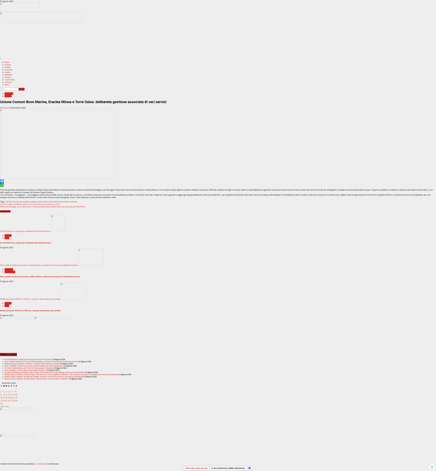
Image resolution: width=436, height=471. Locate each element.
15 (16, 394)
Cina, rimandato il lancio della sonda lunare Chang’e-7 (25, 370)
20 (11, 397)
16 (1, 397)
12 (9, 394)
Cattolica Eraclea (12, 201)
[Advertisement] (41, 21)
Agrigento (9, 93)
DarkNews (41, 464)
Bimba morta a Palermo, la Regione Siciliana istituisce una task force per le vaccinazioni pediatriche (44, 377)
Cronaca (8, 65)
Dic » (7, 406)
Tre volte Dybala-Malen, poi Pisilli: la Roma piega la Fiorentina (29, 368)
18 (6, 397)
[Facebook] (218, 181)
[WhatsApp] (218, 185)
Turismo (8, 77)
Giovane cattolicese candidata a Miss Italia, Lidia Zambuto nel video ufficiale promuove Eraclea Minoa (45, 372)
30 (1, 403)
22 (16, 397)
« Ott (2, 406)
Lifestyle (8, 82)
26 (9, 400)
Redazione (4, 108)
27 (11, 400)
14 (14, 394)
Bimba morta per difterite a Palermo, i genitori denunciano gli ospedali (30, 299)
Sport (7, 85)
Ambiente (8, 75)
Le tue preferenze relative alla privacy (228, 468)
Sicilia (7, 238)
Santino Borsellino (61, 201)
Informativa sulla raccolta (196, 468)
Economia (8, 70)
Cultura (7, 72)
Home (7, 62)
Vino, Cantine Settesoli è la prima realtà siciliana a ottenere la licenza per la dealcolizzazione (39, 265)
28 (14, 400)
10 (4, 394)
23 (1, 400)
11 (6, 394)
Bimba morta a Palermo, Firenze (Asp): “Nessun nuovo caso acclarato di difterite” (37, 379)
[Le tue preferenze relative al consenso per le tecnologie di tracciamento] (432, 467)
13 (11, 394)
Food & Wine (10, 80)
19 (9, 397)
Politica (8, 67)
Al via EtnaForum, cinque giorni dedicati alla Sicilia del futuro (25, 231)
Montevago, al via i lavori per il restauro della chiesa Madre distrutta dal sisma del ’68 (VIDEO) (42, 206)
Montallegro (25, 201)
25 (6, 400)
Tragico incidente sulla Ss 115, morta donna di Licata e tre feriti (30, 204)
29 (16, 400)
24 (4, 400)
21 (14, 397)
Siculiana (73, 201)
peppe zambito (37, 201)
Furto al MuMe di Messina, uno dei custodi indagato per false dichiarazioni (34, 366)
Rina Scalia (48, 201)
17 (4, 397)
